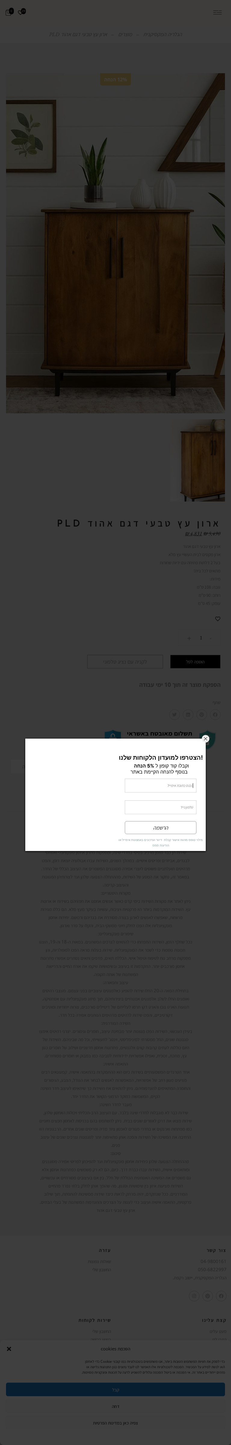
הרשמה (160, 827)
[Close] (205, 739)
